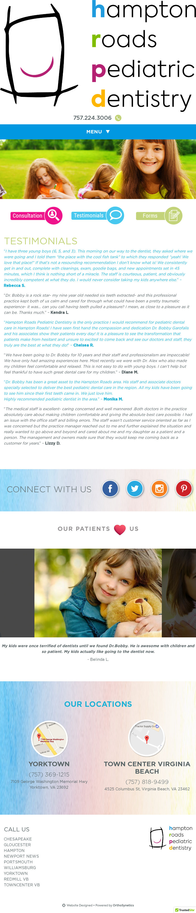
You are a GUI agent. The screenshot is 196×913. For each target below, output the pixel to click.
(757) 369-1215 (49, 774)
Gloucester (17, 845)
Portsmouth (18, 862)
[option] (98, 593)
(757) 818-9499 (147, 782)
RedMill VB (16, 879)
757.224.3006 (93, 118)
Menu (94, 131)
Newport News (21, 856)
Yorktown (16, 873)
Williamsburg (20, 868)
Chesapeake (18, 839)
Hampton (14, 850)
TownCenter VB (22, 885)
